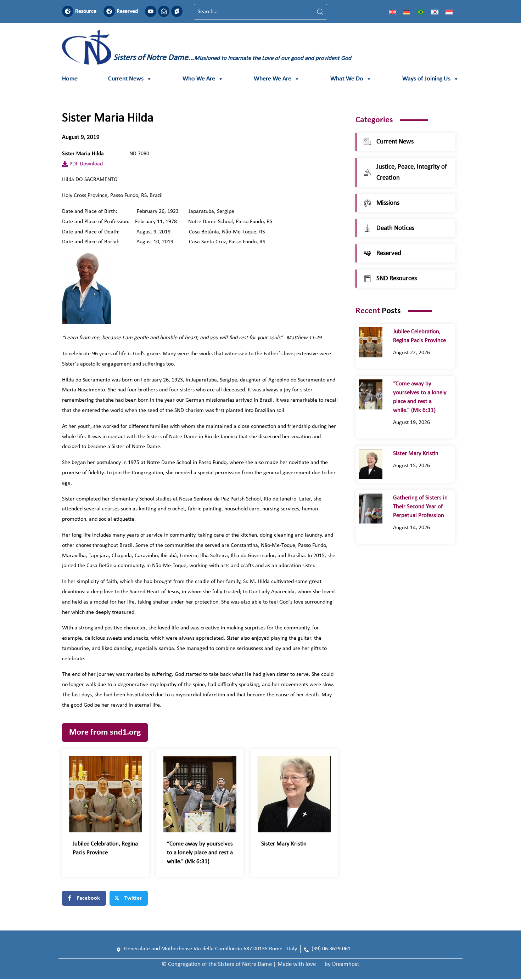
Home (70, 78)
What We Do (346, 78)
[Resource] (67, 11)
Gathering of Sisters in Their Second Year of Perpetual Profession (420, 507)
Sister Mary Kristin (284, 844)
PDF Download (86, 164)
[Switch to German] (406, 12)
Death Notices (395, 228)
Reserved (127, 11)
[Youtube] (150, 11)
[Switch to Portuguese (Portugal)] (421, 12)
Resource (85, 11)
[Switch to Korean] (435, 12)
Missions (387, 203)
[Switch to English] (392, 12)
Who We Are (199, 78)
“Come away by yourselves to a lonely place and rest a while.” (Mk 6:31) (200, 853)
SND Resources (396, 278)
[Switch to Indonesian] (449, 12)
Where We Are (272, 78)
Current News (126, 78)
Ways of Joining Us (426, 78)
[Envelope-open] (163, 11)
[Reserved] (109, 11)
